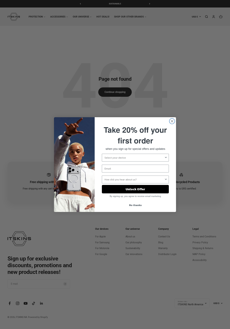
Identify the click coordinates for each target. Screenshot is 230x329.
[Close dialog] (172, 121)
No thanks (135, 205)
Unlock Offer (135, 189)
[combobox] (134, 157)
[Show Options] (165, 157)
